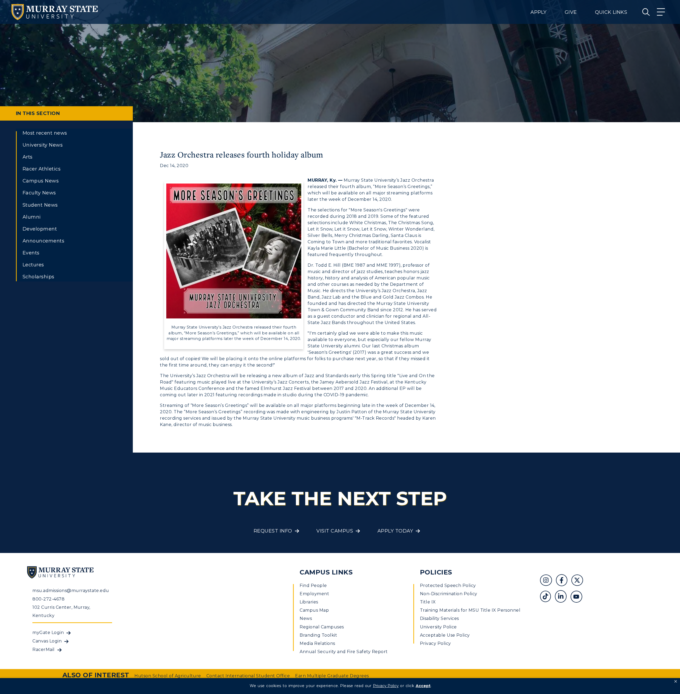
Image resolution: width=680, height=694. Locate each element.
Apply (538, 12)
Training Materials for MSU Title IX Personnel (470, 610)
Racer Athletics (42, 169)
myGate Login (48, 632)
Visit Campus (334, 531)
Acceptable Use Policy (445, 635)
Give (571, 12)
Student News (40, 205)
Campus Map (314, 610)
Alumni (32, 217)
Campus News (41, 181)
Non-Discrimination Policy (448, 593)
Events (31, 253)
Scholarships (38, 277)
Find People (313, 585)
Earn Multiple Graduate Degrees (332, 675)
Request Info (273, 531)
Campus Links (326, 572)
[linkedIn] (563, 597)
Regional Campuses (322, 626)
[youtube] (578, 597)
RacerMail (43, 649)
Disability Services (439, 618)
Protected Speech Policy (448, 585)
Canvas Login (47, 641)
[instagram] (548, 581)
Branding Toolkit (318, 635)
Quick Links (611, 12)
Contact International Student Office (248, 675)
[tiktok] (547, 597)
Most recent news (45, 133)
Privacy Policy (435, 643)
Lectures (33, 265)
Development (40, 229)
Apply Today (395, 531)
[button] (675, 681)
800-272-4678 (48, 599)
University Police (438, 626)
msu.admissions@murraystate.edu (70, 590)
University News (43, 145)
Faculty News (39, 193)
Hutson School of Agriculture (167, 675)
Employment (314, 593)
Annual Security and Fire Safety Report (344, 651)
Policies (436, 572)
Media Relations (317, 643)
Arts (28, 157)
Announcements (43, 241)
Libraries (309, 601)
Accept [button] (423, 685)
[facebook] (563, 581)
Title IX (428, 601)
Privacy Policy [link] (386, 685)
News (306, 618)
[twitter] (579, 581)
